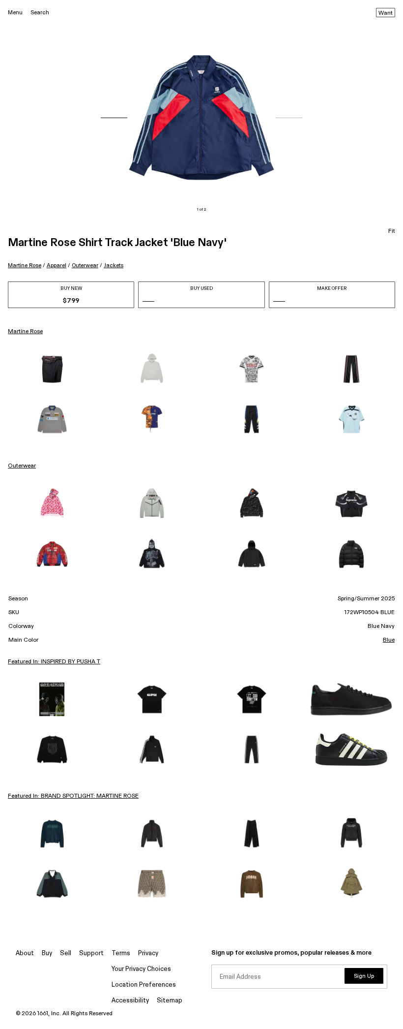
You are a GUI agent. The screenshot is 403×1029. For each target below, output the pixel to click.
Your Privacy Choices (141, 969)
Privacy (148, 953)
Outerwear (85, 265)
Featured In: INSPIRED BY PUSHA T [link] (54, 662)
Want (385, 13)
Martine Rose (24, 265)
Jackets (113, 265)
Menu (15, 12)
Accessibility (130, 1001)
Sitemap (169, 1001)
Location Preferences (144, 985)
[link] (52, 369)
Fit (391, 231)
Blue (389, 640)
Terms (121, 953)
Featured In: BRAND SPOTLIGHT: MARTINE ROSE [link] (73, 796)
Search (39, 12)
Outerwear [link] (22, 466)
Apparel (56, 265)
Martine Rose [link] (25, 332)
